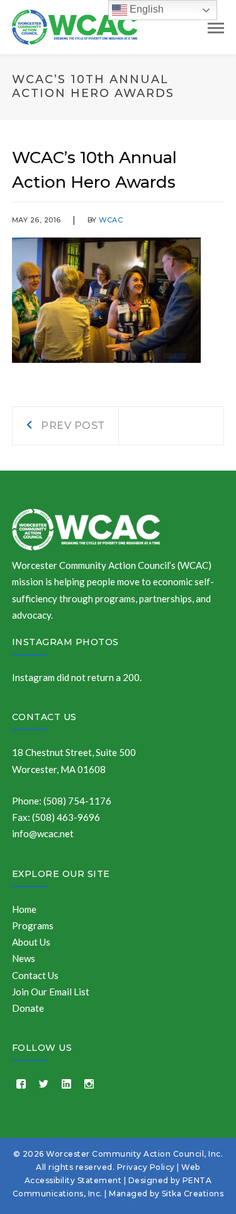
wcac (111, 219)
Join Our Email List (50, 991)
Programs (32, 925)
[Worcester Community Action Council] (75, 25)
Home (24, 909)
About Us (31, 942)
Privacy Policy (146, 1167)
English (145, 9)
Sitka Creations (193, 1193)
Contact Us (44, 717)
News (23, 958)
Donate (28, 1008)
